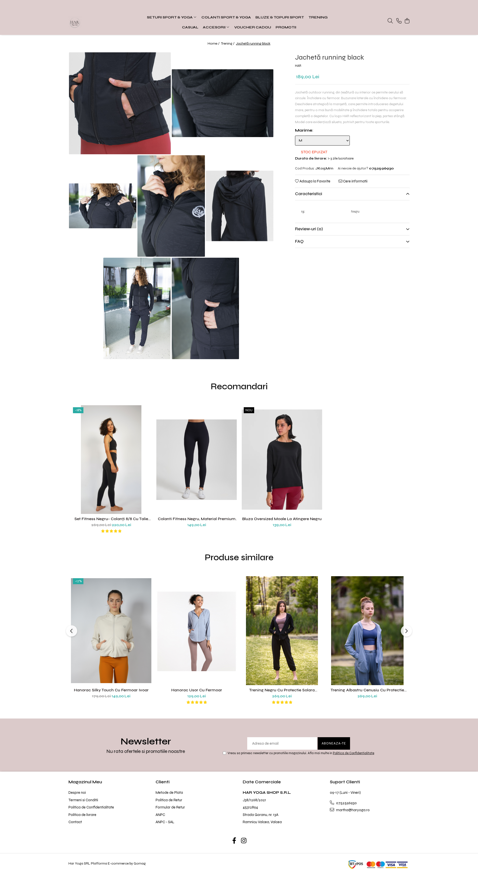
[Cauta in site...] (390, 21)
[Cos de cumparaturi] (407, 21)
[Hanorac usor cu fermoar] (196, 630)
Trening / (228, 43)
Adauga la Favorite (314, 181)
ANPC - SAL (165, 822)
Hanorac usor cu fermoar (196, 690)
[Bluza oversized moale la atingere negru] (282, 459)
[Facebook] (234, 841)
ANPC (160, 814)
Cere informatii (354, 181)
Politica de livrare (82, 814)
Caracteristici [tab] (308, 193)
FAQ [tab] (299, 241)
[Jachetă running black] (120, 103)
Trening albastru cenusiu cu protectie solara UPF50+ (367, 690)
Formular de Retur (170, 807)
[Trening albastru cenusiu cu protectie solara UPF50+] (367, 630)
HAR (298, 66)
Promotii (286, 27)
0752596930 (346, 803)
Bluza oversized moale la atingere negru (282, 518)
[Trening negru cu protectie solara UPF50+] (282, 630)
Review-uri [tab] (309, 229)
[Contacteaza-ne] (399, 21)
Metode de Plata (169, 792)
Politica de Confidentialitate (353, 753)
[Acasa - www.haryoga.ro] (99, 22)
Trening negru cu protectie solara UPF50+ (282, 690)
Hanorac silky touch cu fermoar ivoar (111, 690)
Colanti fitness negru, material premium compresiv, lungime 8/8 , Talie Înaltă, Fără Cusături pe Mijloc (197, 518)
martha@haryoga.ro (352, 810)
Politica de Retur (169, 800)
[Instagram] (243, 841)
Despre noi (77, 792)
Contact (75, 822)
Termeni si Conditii (83, 800)
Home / (214, 43)
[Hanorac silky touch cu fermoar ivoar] (111, 630)
